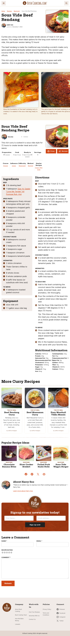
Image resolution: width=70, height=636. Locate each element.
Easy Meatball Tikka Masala (58, 413)
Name (4, 541)
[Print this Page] (44, 474)
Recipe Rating (7, 550)
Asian (14, 166)
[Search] (66, 3)
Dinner (5, 166)
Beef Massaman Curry (35, 413)
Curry (37, 168)
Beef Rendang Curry (11, 413)
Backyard (17, 11)
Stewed (30, 166)
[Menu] (3, 3)
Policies (46, 604)
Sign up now (35, 525)
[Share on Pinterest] (32, 474)
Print (52, 151)
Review (65, 151)
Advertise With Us (34, 615)
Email (39, 541)
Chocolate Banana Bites (9, 465)
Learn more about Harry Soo (23, 491)
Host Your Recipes (34, 612)
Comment (6, 557)
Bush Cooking (35, 3)
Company (19, 604)
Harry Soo (10, 25)
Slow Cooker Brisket (26, 465)
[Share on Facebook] (26, 474)
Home (3, 11)
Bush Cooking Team (21, 615)
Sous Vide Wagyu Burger (60, 465)
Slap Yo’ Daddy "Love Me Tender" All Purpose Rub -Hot (18, 191)
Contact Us (32, 619)
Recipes (9, 11)
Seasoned (22, 166)
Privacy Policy (47, 609)
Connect (60, 604)
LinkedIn (17, 624)
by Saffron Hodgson (11, 430)
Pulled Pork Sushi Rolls (43, 465)
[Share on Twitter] (38, 474)
